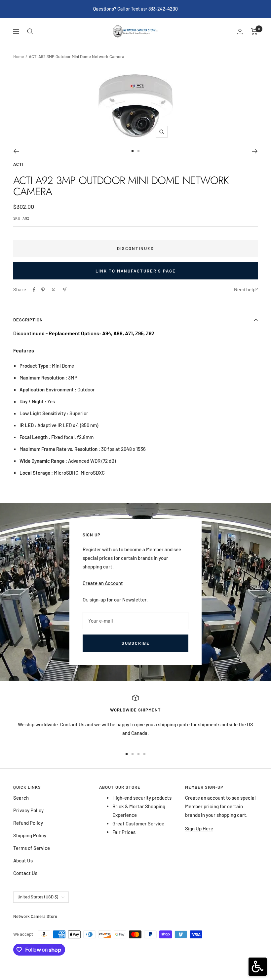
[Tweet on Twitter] (53, 289)
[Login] (240, 31)
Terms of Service (31, 848)
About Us (23, 860)
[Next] (255, 151)
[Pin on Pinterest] (43, 289)
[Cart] (254, 31)
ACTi (18, 164)
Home (18, 56)
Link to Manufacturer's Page (136, 270)
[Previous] (16, 151)
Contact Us (72, 724)
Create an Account (103, 583)
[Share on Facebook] (34, 289)
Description (28, 319)
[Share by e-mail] (64, 289)
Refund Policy (28, 823)
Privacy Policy (28, 810)
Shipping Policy (29, 835)
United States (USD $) (38, 896)
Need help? (246, 289)
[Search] (30, 31)
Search (21, 798)
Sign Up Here (199, 828)
